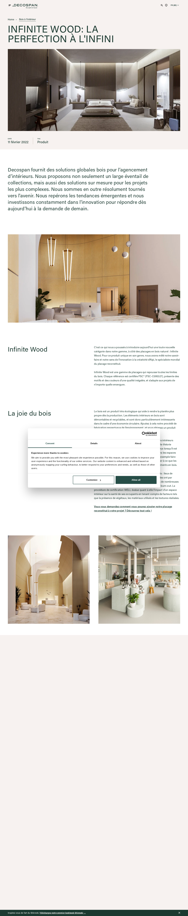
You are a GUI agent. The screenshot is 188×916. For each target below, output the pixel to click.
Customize (91, 480)
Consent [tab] (50, 443)
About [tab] (138, 443)
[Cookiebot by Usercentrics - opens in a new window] (144, 434)
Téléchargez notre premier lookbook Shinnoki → (63, 912)
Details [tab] (94, 443)
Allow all (136, 480)
